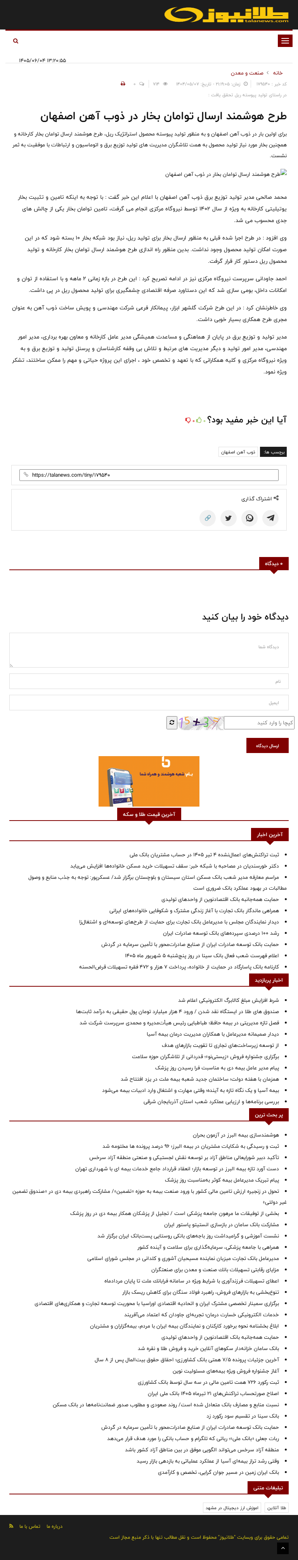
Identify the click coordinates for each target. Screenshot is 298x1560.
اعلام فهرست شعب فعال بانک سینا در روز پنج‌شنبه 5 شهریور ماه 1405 (202, 955)
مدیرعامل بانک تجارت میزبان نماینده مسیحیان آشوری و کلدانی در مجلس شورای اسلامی (183, 1258)
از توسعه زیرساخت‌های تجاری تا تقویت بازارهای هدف (220, 1045)
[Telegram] (270, 518)
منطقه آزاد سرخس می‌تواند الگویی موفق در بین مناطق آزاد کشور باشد (202, 1449)
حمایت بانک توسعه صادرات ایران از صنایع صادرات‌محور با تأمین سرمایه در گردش (190, 944)
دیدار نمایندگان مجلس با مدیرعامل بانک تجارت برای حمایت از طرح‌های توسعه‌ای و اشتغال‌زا (179, 922)
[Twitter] (228, 518)
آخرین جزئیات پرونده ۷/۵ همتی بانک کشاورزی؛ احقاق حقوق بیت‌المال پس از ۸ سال (187, 1359)
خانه (278, 73)
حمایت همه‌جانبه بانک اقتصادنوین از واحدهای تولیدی (220, 899)
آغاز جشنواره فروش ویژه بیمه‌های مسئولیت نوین (226, 1371)
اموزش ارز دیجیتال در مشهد (232, 1507)
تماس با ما (29, 1526)
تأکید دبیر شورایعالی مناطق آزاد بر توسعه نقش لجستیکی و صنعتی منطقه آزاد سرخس (184, 1157)
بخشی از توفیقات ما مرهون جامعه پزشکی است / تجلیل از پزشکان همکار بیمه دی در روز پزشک (174, 1213)
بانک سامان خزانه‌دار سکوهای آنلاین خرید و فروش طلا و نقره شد (208, 1348)
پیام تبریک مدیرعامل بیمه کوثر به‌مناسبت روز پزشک (222, 1180)
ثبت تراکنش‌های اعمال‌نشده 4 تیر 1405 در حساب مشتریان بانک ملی (204, 854)
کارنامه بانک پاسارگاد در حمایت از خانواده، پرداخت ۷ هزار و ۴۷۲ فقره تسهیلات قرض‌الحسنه (179, 967)
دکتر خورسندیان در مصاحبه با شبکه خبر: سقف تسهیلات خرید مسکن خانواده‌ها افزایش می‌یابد (174, 866)
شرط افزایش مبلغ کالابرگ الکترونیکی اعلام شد (228, 1000)
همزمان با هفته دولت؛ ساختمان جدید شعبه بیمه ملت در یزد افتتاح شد (200, 1079)
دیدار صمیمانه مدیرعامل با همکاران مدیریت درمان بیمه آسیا (213, 1034)
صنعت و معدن (247, 73)
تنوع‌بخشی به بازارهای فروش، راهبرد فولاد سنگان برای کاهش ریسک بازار (200, 1292)
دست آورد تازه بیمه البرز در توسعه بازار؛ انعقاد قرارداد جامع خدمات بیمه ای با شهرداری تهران (177, 1168)
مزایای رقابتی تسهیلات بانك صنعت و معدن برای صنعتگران (215, 1269)
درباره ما (54, 1526)
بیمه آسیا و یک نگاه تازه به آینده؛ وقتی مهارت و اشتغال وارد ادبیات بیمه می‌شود (190, 1090)
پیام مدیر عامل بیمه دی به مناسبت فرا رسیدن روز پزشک (217, 1067)
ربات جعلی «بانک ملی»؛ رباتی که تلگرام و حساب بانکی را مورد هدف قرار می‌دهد (193, 1438)
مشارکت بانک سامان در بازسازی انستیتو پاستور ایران (221, 1224)
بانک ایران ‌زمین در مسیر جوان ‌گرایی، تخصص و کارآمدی (218, 1472)
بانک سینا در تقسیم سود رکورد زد (242, 1416)
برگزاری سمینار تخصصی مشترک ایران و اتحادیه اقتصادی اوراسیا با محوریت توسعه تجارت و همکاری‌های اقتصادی (157, 1303)
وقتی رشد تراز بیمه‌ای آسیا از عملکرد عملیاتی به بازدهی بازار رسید (208, 1461)
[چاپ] (122, 84)
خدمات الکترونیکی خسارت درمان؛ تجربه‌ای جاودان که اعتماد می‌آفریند (201, 1314)
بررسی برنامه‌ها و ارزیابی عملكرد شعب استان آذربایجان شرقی (211, 1101)
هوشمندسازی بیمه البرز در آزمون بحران (236, 1135)
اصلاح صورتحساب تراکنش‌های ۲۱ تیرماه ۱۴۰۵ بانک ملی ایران (213, 1393)
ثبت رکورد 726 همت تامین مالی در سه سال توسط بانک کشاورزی (208, 1382)
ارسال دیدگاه (267, 746)
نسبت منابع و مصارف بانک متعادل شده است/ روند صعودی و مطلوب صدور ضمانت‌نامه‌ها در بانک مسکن (166, 1404)
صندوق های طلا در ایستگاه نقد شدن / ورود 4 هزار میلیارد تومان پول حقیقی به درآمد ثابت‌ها (177, 1011)
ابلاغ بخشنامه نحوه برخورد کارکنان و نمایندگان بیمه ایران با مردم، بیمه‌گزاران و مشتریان (184, 1326)
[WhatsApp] (249, 518)
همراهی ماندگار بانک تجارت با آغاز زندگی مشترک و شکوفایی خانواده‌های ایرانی (194, 910)
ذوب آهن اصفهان (238, 452)
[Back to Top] (283, 1548)
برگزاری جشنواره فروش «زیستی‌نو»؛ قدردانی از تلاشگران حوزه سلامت (205, 1056)
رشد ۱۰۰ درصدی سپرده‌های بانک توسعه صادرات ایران (221, 933)
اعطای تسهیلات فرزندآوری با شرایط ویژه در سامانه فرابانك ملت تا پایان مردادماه (191, 1281)
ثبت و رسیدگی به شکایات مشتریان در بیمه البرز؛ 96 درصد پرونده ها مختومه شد (190, 1146)
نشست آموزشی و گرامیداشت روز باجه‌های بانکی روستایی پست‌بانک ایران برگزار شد (188, 1236)
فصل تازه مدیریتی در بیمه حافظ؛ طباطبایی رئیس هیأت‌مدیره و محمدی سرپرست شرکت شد (179, 1022)
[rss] (11, 1526)
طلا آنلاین (276, 1507)
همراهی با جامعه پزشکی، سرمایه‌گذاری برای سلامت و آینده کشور (208, 1247)
